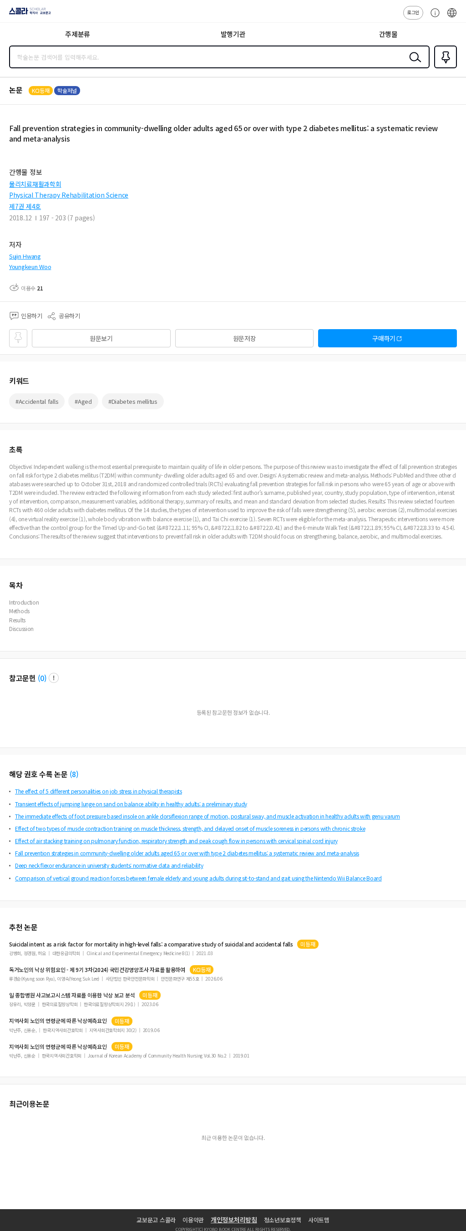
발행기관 (233, 34)
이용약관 (193, 1220)
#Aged (83, 401)
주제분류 (77, 34)
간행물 (388, 34)
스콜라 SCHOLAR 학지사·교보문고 (28, 14)
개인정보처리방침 (234, 1219)
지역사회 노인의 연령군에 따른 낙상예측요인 (58, 1020)
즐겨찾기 (443, 67)
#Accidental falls (36, 401)
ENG (452, 17)
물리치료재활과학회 (35, 183)
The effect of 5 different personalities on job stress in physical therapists (98, 791)
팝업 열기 (54, 678)
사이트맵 (318, 1220)
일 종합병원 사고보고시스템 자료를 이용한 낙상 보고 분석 (72, 995)
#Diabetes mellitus (132, 401)
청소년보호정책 (282, 1220)
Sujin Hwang (25, 256)
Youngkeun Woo (30, 266)
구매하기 (383, 338)
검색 (413, 64)
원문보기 (101, 338)
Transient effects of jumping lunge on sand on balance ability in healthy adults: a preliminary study (131, 804)
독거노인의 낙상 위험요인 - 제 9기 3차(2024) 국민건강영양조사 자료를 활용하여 (97, 969)
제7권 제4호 (25, 206)
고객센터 (433, 17)
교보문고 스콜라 (156, 1220)
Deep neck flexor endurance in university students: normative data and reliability (109, 865)
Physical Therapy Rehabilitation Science (68, 194)
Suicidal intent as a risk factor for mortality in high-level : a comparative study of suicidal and (151, 944)
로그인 (413, 12)
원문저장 (244, 338)
